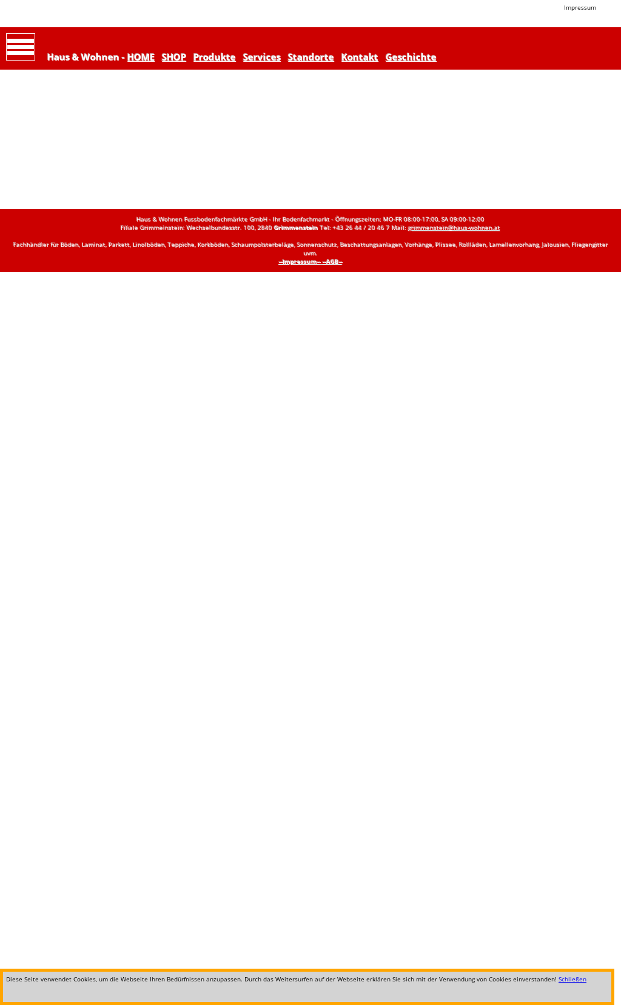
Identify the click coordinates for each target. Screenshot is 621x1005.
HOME (141, 57)
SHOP (174, 57)
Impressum (580, 7)
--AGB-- (333, 261)
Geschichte (411, 57)
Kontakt (359, 57)
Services (262, 57)
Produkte (214, 57)
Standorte (311, 57)
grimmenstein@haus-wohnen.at (454, 227)
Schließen (572, 979)
